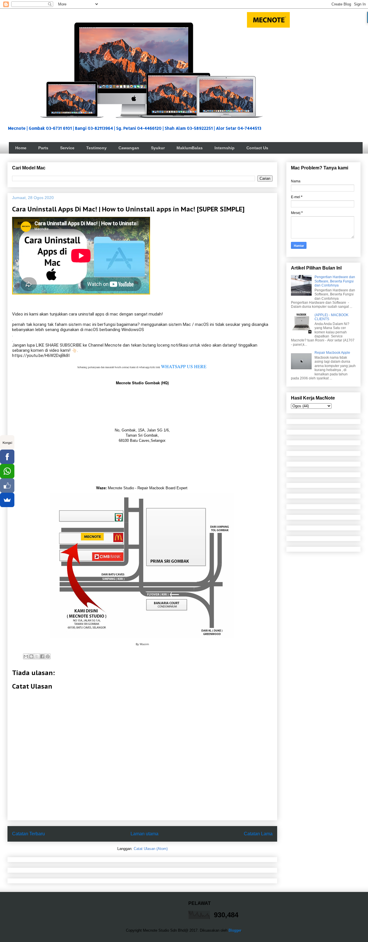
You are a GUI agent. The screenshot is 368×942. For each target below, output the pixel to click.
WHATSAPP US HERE (183, 366)
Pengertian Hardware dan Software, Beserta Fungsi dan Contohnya (335, 281)
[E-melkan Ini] (26, 656)
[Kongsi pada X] (37, 656)
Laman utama (144, 833)
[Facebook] (7, 457)
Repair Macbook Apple (332, 353)
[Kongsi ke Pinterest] (48, 656)
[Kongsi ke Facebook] (42, 656)
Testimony (96, 148)
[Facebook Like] (7, 485)
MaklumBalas (190, 148)
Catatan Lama (258, 833)
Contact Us (257, 148)
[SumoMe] (7, 500)
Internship (224, 148)
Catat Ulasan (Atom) (151, 849)
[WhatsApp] (7, 471)
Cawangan (128, 148)
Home (20, 148)
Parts (43, 148)
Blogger (235, 930)
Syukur (158, 148)
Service (67, 148)
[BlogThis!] (31, 656)
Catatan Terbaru (28, 833)
